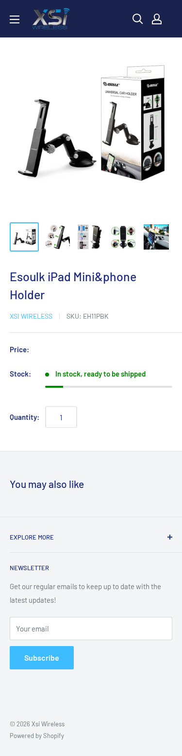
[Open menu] (14, 19)
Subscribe (41, 657)
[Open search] (137, 19)
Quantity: (24, 417)
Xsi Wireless (31, 316)
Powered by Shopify (37, 735)
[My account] (157, 19)
